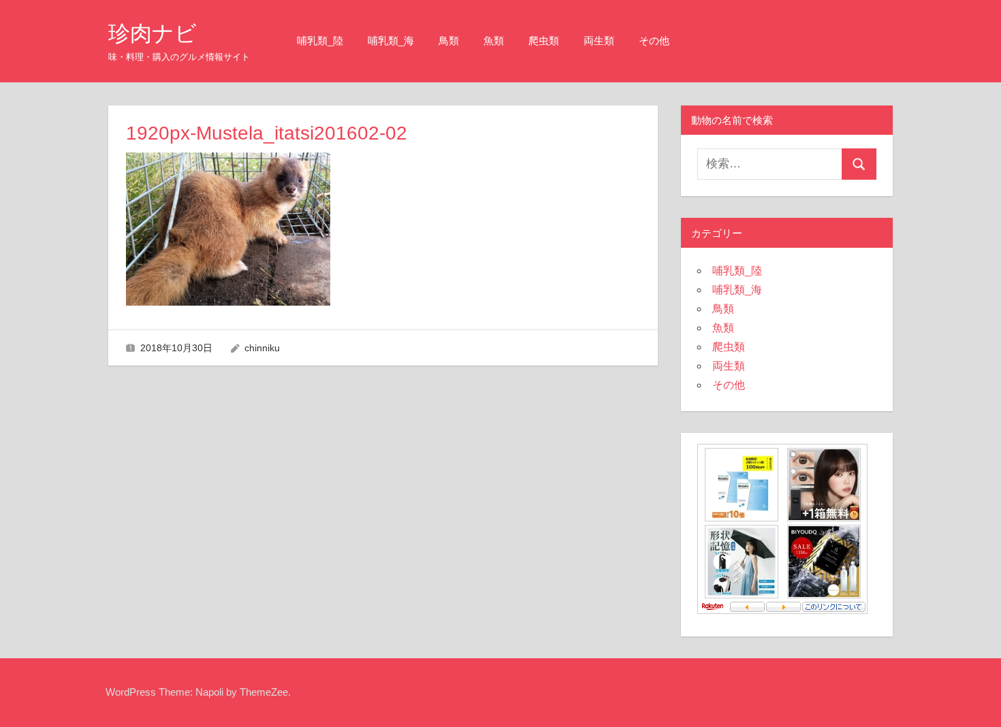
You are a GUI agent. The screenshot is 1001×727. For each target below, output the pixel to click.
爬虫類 (543, 40)
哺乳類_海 (391, 40)
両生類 (599, 40)
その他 (654, 40)
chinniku (262, 347)
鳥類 (449, 40)
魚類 (493, 40)
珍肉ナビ (152, 33)
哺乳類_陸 (320, 40)
